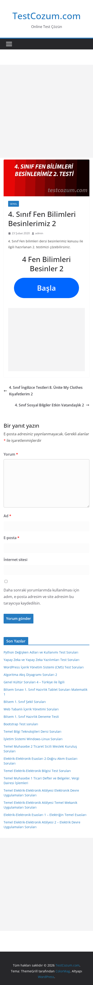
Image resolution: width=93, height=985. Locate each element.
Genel (13, 203)
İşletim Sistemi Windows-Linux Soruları (33, 739)
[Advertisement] (46, 111)
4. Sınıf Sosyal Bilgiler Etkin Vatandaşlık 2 (49, 405)
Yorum (11, 454)
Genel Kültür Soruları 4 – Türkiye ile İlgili (34, 682)
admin (39, 233)
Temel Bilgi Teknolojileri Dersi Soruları (32, 731)
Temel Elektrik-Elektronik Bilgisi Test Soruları (37, 771)
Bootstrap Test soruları (21, 724)
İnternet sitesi (15, 559)
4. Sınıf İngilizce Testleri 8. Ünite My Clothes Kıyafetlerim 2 (46, 390)
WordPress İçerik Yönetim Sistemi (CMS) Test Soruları (44, 667)
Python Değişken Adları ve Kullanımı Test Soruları (41, 652)
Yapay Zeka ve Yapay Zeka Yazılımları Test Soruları (41, 660)
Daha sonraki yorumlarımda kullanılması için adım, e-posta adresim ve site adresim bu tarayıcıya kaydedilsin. (41, 597)
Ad (7, 515)
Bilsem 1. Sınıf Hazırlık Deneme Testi (31, 716)
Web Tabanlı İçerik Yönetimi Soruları (31, 709)
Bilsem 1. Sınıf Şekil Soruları (25, 702)
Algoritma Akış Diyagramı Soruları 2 (30, 674)
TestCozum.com (46, 15)
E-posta (11, 537)
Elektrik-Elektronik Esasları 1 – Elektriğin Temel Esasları (45, 815)
